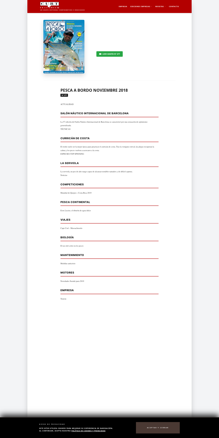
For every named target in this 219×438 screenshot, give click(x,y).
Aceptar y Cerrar (158, 428)
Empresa (123, 6)
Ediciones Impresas (140, 6)
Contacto (174, 6)
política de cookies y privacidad (88, 431)
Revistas (159, 6)
